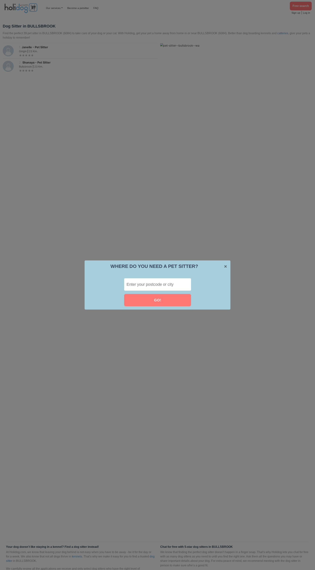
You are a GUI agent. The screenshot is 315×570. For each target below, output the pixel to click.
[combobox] (157, 284)
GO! (157, 300)
